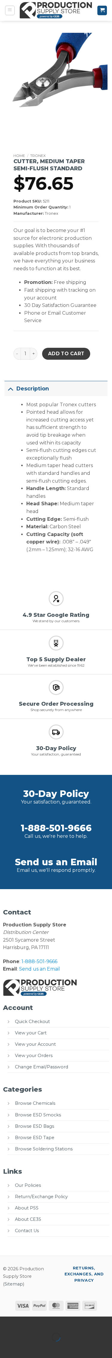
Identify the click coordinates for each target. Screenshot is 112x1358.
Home (19, 155)
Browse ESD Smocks (38, 1115)
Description (32, 388)
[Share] (41, 1322)
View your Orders (34, 1055)
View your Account (35, 1044)
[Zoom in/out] (6, 1322)
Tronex (38, 155)
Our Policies (28, 1185)
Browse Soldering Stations (44, 1149)
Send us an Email (56, 862)
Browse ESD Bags (34, 1126)
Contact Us (27, 1230)
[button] (10, 10)
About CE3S (28, 1219)
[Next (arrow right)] (23, 1347)
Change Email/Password (41, 1067)
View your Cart (31, 1033)
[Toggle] (10, 388)
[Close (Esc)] (58, 1322)
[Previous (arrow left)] (6, 1347)
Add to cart (66, 353)
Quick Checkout (32, 1021)
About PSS (27, 1208)
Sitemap (13, 1284)
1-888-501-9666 (56, 828)
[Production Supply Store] (56, 10)
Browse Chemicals (35, 1103)
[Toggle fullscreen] (23, 1322)
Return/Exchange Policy (41, 1196)
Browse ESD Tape (34, 1137)
